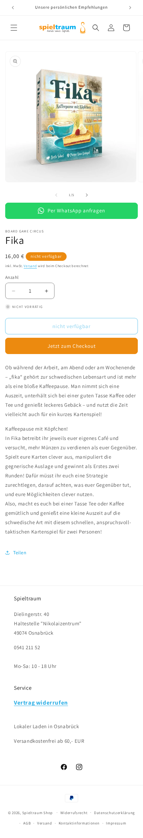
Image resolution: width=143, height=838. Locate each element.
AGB (27, 823)
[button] (14, 27)
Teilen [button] (20, 552)
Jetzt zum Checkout (72, 346)
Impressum (116, 823)
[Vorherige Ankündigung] (12, 7)
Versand (30, 266)
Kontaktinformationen (79, 823)
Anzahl (11, 277)
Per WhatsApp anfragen (76, 210)
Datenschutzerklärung (114, 812)
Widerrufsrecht (74, 812)
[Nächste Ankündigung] (130, 7)
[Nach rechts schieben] (86, 195)
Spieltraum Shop (37, 812)
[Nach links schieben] (56, 195)
